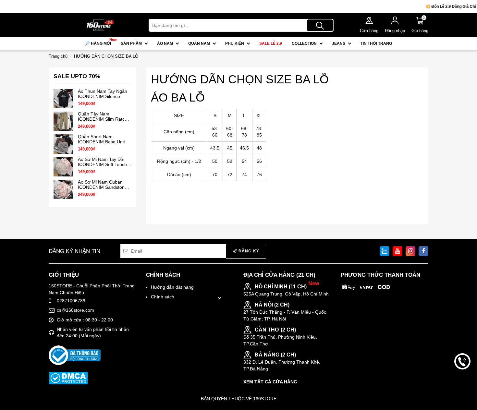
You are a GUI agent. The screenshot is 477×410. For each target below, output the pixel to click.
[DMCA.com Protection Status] (68, 378)
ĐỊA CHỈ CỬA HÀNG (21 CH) (279, 275)
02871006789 (71, 300)
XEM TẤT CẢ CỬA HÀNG (270, 381)
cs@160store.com (75, 310)
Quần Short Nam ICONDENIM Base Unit (101, 139)
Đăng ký (248, 251)
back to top (462, 383)
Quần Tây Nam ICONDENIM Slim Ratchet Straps (104, 117)
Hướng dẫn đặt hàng (172, 287)
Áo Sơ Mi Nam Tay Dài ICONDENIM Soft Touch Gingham (102, 162)
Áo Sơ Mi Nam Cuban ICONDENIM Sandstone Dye (102, 185)
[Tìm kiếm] (320, 25)
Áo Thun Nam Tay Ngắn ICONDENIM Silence (102, 94)
